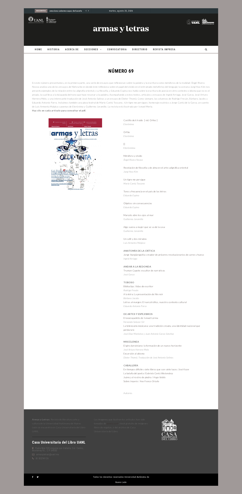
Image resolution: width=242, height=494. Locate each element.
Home (38, 49)
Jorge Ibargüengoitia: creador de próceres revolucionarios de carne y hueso (163, 254)
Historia (53, 49)
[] (124, 144)
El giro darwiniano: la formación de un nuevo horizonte (152, 345)
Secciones (91, 49)
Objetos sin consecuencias (137, 203)
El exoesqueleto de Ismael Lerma (140, 318)
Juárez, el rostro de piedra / (144, 377)
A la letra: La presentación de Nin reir (143, 294)
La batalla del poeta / (148, 373)
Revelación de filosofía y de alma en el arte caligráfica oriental (155, 167)
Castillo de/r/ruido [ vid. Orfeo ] (140, 120)
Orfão (126, 132)
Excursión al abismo (134, 353)
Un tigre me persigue (134, 179)
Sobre (141, 381)
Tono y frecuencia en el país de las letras (144, 191)
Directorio (140, 49)
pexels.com (112, 423)
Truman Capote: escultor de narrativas (144, 270)
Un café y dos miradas (135, 238)
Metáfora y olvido (132, 155)
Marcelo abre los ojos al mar (138, 215)
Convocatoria (117, 49)
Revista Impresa (164, 49)
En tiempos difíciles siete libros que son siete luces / (156, 369)
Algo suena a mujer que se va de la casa (144, 227)
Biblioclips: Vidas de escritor (138, 286)
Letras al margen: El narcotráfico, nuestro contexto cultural (155, 302)
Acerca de (72, 49)
